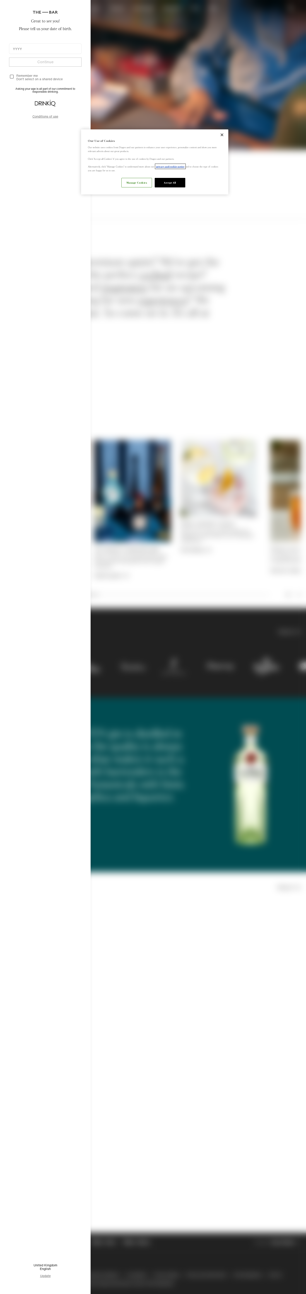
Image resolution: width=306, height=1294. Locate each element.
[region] (154, 161)
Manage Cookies (136, 182)
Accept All (170, 182)
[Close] (222, 135)
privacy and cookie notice (170, 166)
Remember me (27, 75)
